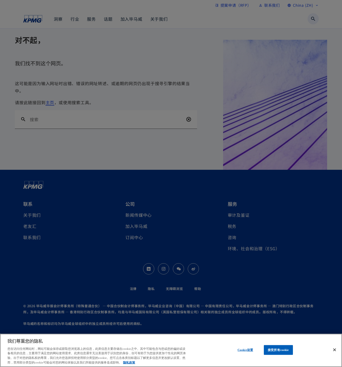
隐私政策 (129, 362)
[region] (171, 350)
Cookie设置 (245, 350)
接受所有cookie (278, 350)
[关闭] (334, 350)
